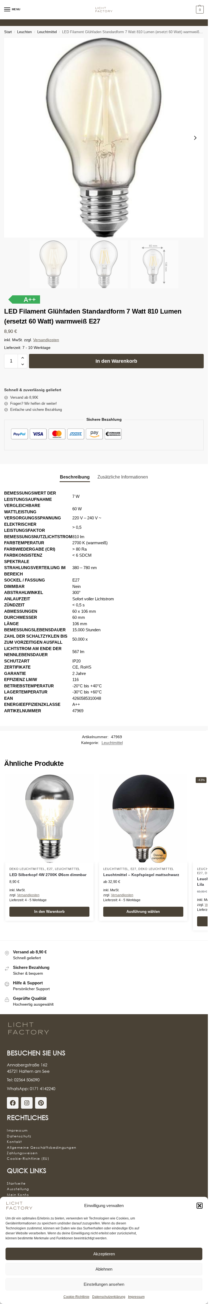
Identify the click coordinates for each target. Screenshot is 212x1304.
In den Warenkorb (116, 361)
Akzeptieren (104, 1254)
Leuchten (24, 32)
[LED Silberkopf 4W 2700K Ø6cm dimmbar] (49, 818)
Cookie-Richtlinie (76, 1297)
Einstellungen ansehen (104, 1284)
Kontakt (14, 1142)
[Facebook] (12, 1103)
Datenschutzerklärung (108, 1297)
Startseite (16, 1183)
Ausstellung (18, 1189)
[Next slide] (195, 138)
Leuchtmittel (47, 32)
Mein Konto (18, 1195)
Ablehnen (104, 1269)
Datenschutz (19, 1136)
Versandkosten (46, 340)
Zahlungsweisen (22, 1153)
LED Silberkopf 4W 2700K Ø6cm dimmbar (47, 875)
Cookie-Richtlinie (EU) (28, 1158)
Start (8, 32)
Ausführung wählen (143, 911)
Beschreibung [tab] (75, 477)
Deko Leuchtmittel (27, 869)
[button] (199, 1205)
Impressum (136, 1297)
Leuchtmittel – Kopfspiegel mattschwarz (141, 875)
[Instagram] (27, 1103)
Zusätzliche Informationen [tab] (122, 477)
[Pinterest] (41, 1103)
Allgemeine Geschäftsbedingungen (41, 1147)
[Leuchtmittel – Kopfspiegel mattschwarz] (143, 818)
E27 (50, 869)
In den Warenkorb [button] (49, 911)
